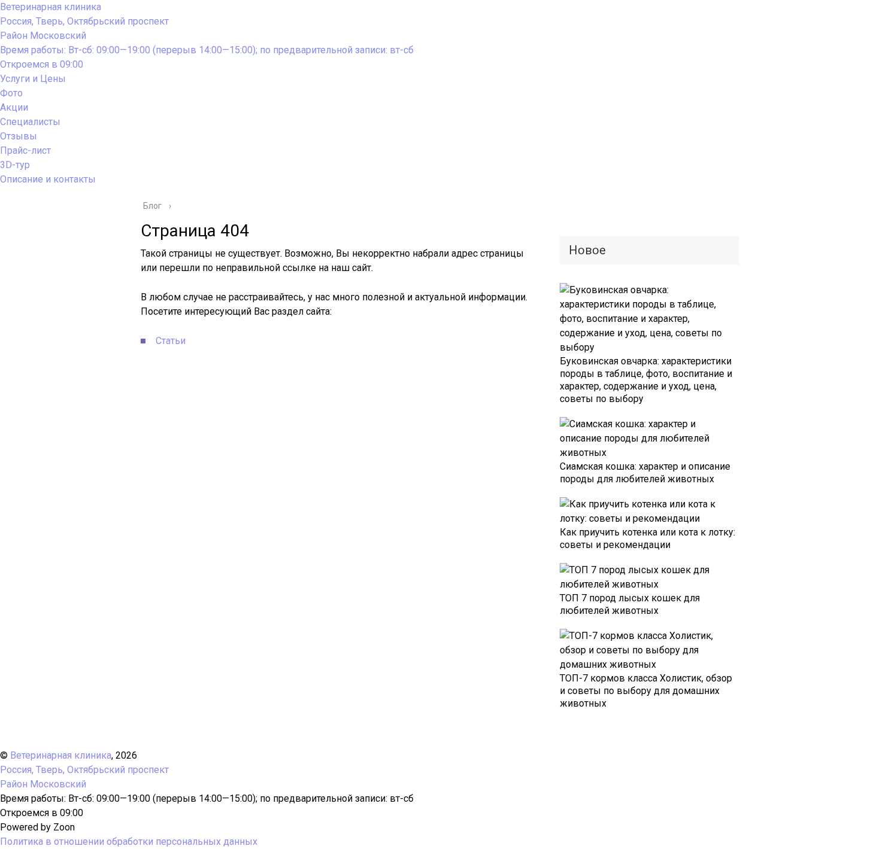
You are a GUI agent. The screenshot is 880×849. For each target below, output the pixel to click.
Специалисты (30, 121)
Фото (11, 93)
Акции (14, 107)
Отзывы (18, 136)
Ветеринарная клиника (50, 7)
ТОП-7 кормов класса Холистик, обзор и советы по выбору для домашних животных (646, 690)
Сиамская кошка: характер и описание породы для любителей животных (645, 473)
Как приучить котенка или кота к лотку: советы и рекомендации (647, 538)
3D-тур (15, 165)
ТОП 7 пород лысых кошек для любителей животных (630, 604)
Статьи (171, 340)
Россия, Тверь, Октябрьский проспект (84, 28)
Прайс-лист (25, 150)
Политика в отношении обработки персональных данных (128, 841)
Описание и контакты (48, 179)
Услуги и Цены (33, 78)
